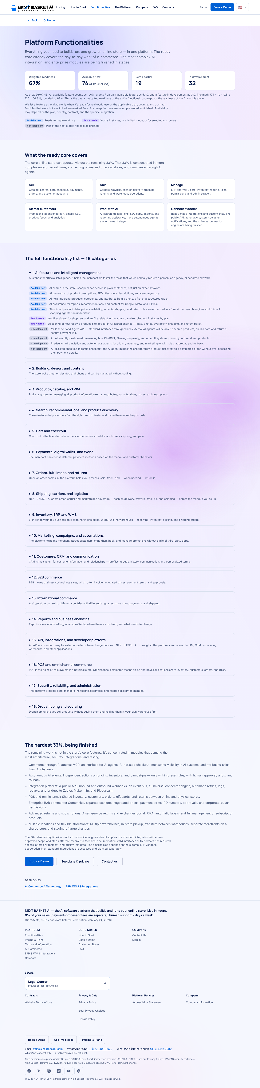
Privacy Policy (87, 1002)
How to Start (78, 7)
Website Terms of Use (38, 1002)
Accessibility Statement (147, 1002)
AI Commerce (33, 948)
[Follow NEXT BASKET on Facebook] (29, 1071)
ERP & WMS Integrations (40, 953)
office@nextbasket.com (48, 1048)
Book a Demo (222, 7)
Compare (142, 7)
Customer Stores (89, 944)
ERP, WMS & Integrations (82, 886)
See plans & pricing (75, 861)
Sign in (203, 7)
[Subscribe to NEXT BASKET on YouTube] (69, 1071)
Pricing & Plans (34, 939)
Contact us (110, 861)
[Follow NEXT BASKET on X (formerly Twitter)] (39, 1071)
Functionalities (100, 7)
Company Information (199, 1002)
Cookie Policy (87, 1019)
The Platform (123, 7)
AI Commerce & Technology (43, 886)
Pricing (60, 7)
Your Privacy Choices (92, 1010)
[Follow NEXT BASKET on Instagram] (49, 1071)
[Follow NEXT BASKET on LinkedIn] (59, 1071)
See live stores (63, 1039)
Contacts (168, 7)
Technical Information (38, 944)
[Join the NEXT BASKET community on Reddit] (78, 1071)
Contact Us (139, 935)
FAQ (155, 7)
